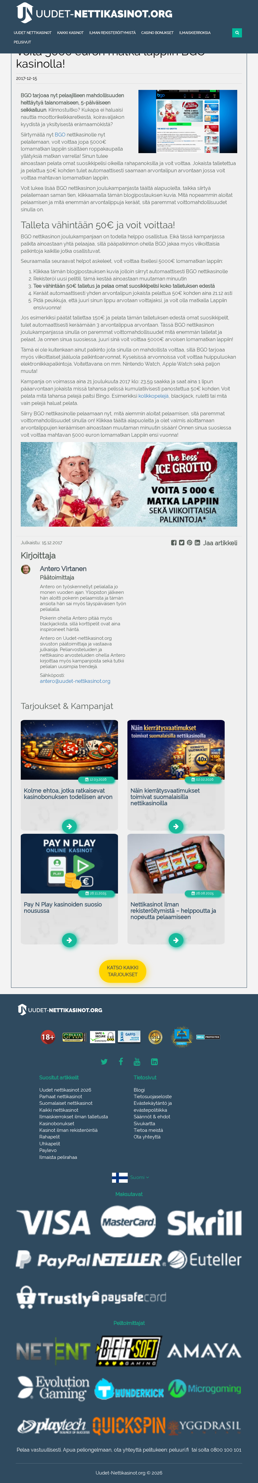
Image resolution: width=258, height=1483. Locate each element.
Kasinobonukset (56, 1123)
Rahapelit (49, 1137)
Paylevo (48, 1150)
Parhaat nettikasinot (60, 1096)
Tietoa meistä (148, 1130)
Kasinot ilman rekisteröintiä (68, 1130)
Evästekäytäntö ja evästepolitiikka (153, 1106)
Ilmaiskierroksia (194, 33)
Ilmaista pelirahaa (58, 1157)
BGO (60, 135)
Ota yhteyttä (147, 1137)
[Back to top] (239, 1444)
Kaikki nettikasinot (58, 1110)
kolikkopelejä (153, 396)
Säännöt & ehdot (152, 1117)
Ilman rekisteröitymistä (112, 33)
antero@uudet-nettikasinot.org (75, 681)
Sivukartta (144, 1123)
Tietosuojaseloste (153, 1096)
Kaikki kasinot (70, 33)
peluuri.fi (179, 1450)
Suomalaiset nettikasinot (66, 1103)
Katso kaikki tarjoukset (122, 971)
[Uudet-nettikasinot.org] (129, 13)
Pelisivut (22, 42)
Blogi (139, 1090)
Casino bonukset (157, 33)
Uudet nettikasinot (33, 33)
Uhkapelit (49, 1144)
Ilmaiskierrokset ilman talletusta (73, 1117)
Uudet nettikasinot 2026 (65, 1090)
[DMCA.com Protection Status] (208, 1037)
